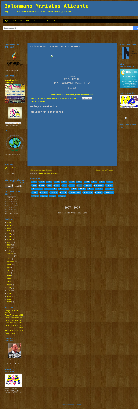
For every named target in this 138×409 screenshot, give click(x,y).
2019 (42, 185)
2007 (34, 182)
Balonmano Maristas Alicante (46, 6)
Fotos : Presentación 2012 (14, 315)
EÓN (74, 189)
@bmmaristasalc (10, 168)
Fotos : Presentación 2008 (14, 325)
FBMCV (82, 189)
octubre (9, 259)
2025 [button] (6, 214)
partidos (64, 192)
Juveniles (109, 189)
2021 (57, 185)
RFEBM (35, 196)
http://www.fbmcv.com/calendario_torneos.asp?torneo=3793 (72, 95)
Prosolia (99, 192)
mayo (9, 270)
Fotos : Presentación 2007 (14, 330)
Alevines (88, 185)
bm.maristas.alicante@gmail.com (57, 12)
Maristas (44, 192)
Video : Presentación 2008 (14, 328)
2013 (79, 182)
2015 (94, 182)
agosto (9, 264)
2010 (57, 182)
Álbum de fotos (10, 333)
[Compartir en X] (87, 98)
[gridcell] (8, 212)
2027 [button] (16, 214)
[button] (11, 197)
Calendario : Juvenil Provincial (104, 170)
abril (8, 273)
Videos (53, 196)
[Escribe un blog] (85, 98)
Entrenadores (64, 189)
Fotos (49, 21)
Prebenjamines (75, 192)
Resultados (109, 192)
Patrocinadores (59, 21)
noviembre (10, 256)
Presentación (88, 192)
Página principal (10, 21)
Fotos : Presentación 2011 (14, 317)
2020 (49, 185)
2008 (42, 182)
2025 (79, 185)
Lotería (35, 192)
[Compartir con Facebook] (89, 98)
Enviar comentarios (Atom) (48, 173)
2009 (49, 182)
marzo (9, 276)
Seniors (42, 101)
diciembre (10, 253)
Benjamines (99, 185)
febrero (9, 278)
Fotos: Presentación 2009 (13, 323)
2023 (72, 185)
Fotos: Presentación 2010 (13, 320)
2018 (34, 185)
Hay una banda (39, 21)
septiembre (11, 261)
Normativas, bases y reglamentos (41, 170)
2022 (64, 185)
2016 (102, 182)
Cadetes (109, 185)
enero (9, 281)
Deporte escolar (51, 189)
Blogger (79, 404)
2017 (109, 182)
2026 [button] (11, 214)
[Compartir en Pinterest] (91, 98)
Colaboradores (37, 189)
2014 (37, 101)
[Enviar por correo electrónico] (83, 98)
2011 (64, 182)
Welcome (62, 196)
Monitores (54, 192)
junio (8, 267)
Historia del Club (24, 21)
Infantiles (99, 189)
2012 (72, 182)
